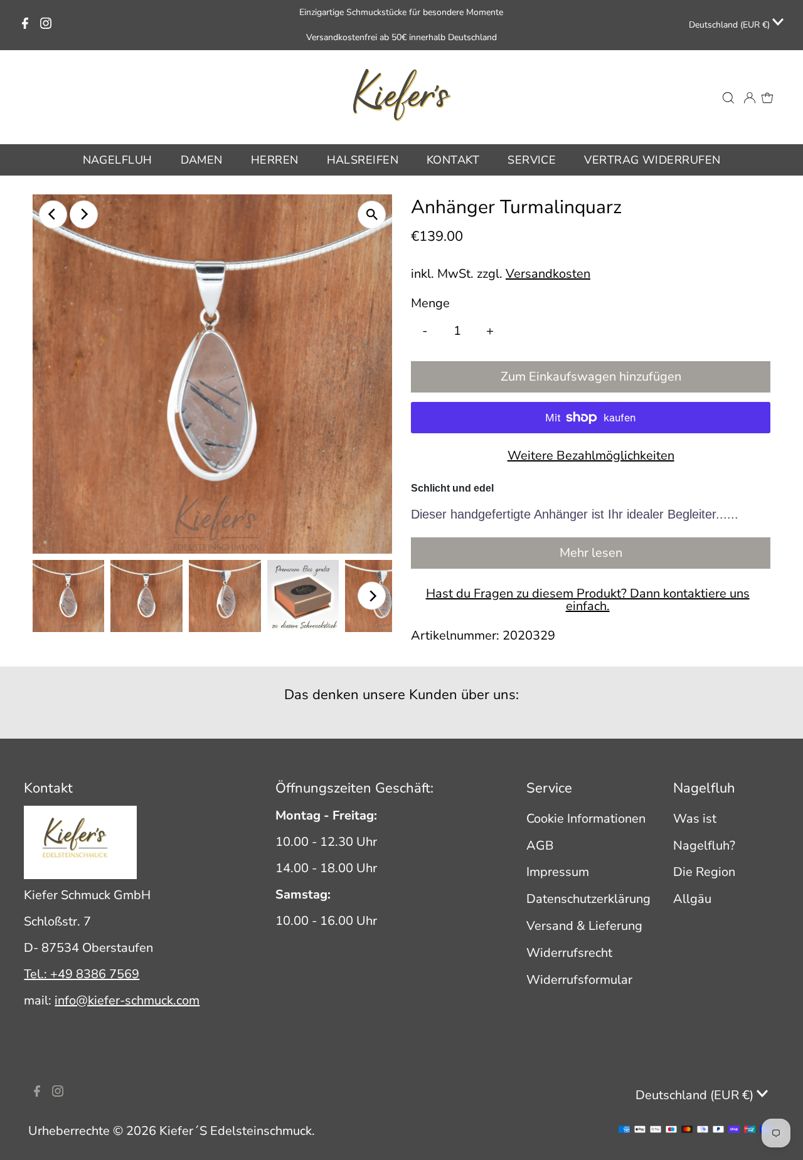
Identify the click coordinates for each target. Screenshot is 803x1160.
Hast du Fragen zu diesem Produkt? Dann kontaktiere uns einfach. (588, 600)
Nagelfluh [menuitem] (117, 159)
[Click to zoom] (372, 215)
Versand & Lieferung (584, 925)
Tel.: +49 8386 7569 (81, 974)
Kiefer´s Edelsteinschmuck (235, 1130)
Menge (430, 303)
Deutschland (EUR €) (730, 25)
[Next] (84, 214)
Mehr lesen (591, 552)
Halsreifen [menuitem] (363, 159)
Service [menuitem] (532, 159)
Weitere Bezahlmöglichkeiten (591, 455)
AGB (540, 845)
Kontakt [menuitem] (453, 159)
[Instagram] (46, 25)
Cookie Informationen (586, 818)
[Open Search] (728, 97)
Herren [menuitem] (275, 159)
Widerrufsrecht (569, 952)
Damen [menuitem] (202, 159)
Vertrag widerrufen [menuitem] (652, 159)
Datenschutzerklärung (588, 898)
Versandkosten (548, 273)
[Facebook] (25, 25)
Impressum (557, 871)
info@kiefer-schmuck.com (127, 1000)
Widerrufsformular (579, 979)
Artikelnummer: (455, 635)
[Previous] (53, 214)
